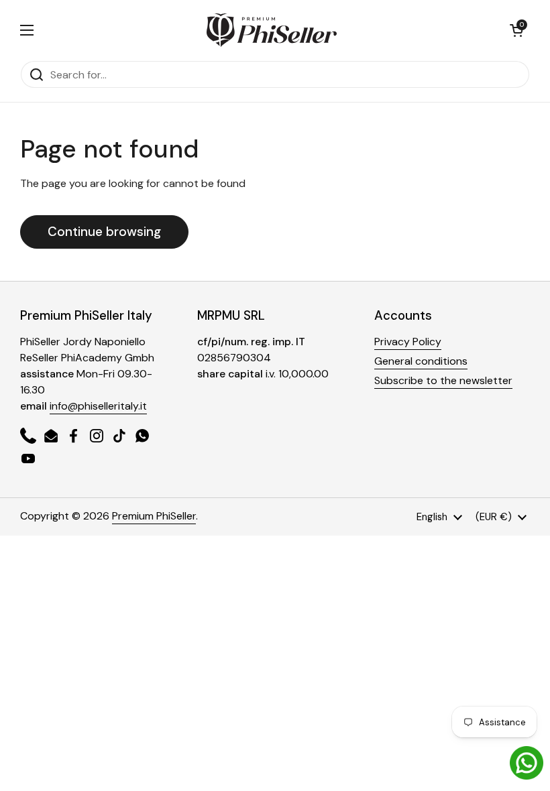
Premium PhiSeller (154, 516)
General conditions (421, 361)
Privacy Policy (407, 341)
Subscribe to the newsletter (443, 380)
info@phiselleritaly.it (98, 406)
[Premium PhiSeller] (272, 30)
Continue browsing (104, 231)
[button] (516, 30)
